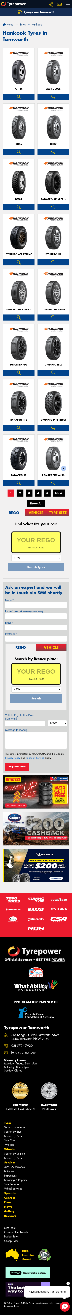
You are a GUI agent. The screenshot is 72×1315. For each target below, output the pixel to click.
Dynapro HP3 (18, 364)
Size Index (10, 1228)
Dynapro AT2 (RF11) (53, 199)
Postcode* (11, 634)
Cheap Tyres (11, 1241)
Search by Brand (13, 1136)
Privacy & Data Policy (24, 1303)
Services (10, 1162)
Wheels (9, 1149)
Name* (9, 600)
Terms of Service (35, 758)
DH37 (53, 144)
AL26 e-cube (53, 88)
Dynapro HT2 (18, 420)
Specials (10, 1193)
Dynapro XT (18, 475)
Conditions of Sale (44, 1303)
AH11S (19, 88)
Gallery (9, 1211)
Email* (9, 622)
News (8, 1207)
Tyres (7, 1123)
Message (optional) (16, 730)
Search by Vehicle (14, 1127)
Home (9, 24)
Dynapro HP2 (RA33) (18, 309)
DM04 (18, 199)
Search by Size (12, 1131)
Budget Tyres (11, 1236)
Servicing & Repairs (15, 1180)
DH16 (19, 144)
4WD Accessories (14, 1167)
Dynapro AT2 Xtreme (19, 254)
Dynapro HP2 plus (53, 309)
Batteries (9, 1171)
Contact (9, 1198)
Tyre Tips (9, 1145)
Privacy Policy (12, 758)
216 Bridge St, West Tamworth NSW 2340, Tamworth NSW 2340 (35, 1037)
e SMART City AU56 (53, 475)
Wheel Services (13, 1188)
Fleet (7, 1202)
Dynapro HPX (53, 364)
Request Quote (17, 766)
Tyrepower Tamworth (38, 12)
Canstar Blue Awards (16, 1232)
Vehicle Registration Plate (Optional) (19, 716)
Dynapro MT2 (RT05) (53, 420)
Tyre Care (9, 1140)
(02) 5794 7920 (22, 1046)
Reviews (10, 1216)
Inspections (10, 1175)
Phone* (24, 611)
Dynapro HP (53, 254)
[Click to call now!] (51, 4)
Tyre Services (11, 1184)
